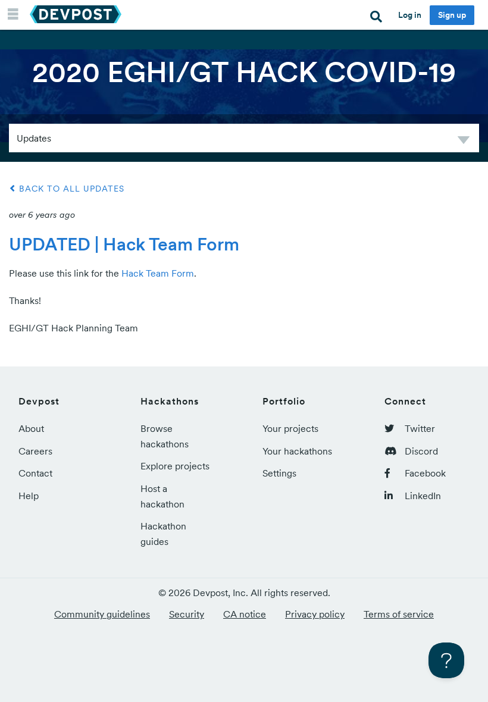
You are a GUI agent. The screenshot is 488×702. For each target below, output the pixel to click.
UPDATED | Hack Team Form (124, 244)
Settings (279, 473)
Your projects (290, 428)
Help (28, 496)
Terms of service (399, 614)
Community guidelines (102, 614)
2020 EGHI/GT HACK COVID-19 (244, 72)
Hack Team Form (157, 273)
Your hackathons (297, 451)
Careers (35, 451)
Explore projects (174, 466)
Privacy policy (315, 614)
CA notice (244, 614)
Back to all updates (70, 188)
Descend (464, 142)
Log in (409, 15)
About (31, 428)
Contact (35, 473)
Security (186, 614)
